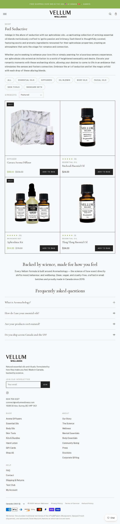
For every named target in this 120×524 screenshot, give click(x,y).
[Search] (110, 13)
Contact (10, 475)
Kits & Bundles (13, 438)
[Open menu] (5, 14)
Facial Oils (100, 80)
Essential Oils (26, 80)
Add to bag (49, 172)
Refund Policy (87, 503)
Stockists (66, 453)
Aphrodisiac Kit (15, 242)
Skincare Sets (34, 87)
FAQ (8, 470)
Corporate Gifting (70, 457)
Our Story (66, 419)
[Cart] (115, 13)
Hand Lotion (12, 443)
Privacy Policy (57, 503)
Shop (9, 413)
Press (65, 448)
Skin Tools (14, 87)
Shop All (10, 453)
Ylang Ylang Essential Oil (75, 242)
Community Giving (70, 443)
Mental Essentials (70, 433)
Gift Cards (11, 448)
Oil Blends (64, 80)
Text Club (10, 485)
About (65, 413)
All (9, 80)
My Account (11, 490)
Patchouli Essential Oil (73, 165)
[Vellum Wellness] (60, 14)
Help (8, 465)
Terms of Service (72, 503)
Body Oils (82, 80)
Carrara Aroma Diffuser (19, 162)
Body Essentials (69, 438)
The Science (68, 423)
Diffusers (46, 80)
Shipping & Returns (15, 480)
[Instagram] (7, 392)
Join (45, 384)
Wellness (66, 428)
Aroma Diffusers (14, 419)
